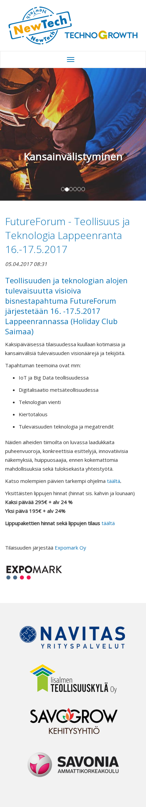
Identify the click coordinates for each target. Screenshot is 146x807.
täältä (113, 480)
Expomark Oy (70, 547)
